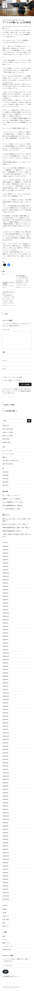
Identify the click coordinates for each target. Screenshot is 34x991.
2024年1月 (5, 649)
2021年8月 (5, 746)
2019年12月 (5, 812)
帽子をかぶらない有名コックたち (11, 519)
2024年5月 (5, 636)
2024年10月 (5, 619)
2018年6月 (5, 872)
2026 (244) (5, 472)
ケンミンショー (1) (7, 454)
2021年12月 (5, 733)
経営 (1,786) (5, 439)
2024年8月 (5, 626)
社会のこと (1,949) (7, 432)
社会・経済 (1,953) (7, 429)
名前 (3, 352)
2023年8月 (5, 666)
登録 (3, 936)
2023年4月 (5, 679)
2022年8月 (5, 706)
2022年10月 (5, 699)
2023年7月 (5, 669)
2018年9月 (5, 862)
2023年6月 (5, 673)
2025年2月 (5, 606)
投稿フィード (6, 943)
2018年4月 (5, 879)
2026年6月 (5, 553)
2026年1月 (5, 569)
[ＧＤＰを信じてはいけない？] (9, 297)
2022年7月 (5, 709)
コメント (5, 329)
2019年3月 (5, 842)
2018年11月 (5, 856)
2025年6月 (5, 593)
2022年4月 (5, 719)
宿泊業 (4, 909)
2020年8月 (5, 786)
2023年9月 (5, 663)
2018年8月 (5, 866)
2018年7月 (5, 869)
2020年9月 (5, 782)
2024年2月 (5, 646)
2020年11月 (5, 776)
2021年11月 (5, 736)
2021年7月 (5, 749)
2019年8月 (5, 826)
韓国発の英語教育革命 (8, 527)
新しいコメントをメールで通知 (13, 377)
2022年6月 (5, 713)
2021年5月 (5, 756)
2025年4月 (5, 599)
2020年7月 (5, 789)
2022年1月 (5, 729)
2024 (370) (5, 478)
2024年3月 (5, 643)
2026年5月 (5, 556)
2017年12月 (5, 892)
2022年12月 (5, 693)
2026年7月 (5, 549)
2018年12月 (5, 852)
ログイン (4, 939)
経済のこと (5, 926)
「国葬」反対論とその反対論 (10, 534)
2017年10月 (5, 899)
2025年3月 (5, 603)
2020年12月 (5, 772)
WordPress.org (6, 949)
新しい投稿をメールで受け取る (13, 380)
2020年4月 (5, 799)
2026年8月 (5, 546)
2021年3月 (5, 762)
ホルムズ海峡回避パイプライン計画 (12, 502)
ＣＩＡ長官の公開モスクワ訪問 (11, 508)
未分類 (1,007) (6, 442)
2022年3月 (5, 723)
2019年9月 (5, 822)
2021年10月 (5, 739)
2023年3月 (5, 683)
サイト (4, 369)
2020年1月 (5, 809)
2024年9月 (5, 623)
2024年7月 (5, 629)
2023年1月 (5, 689)
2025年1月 (5, 609)
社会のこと (5, 916)
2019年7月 (5, 829)
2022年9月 (5, 703)
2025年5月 (5, 596)
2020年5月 (5, 796)
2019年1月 (5, 849)
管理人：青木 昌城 (19, 20)
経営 (3, 922)
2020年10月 (5, 779)
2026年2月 (5, 566)
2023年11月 (5, 656)
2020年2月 (5, 806)
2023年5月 (5, 676)
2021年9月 (5, 743)
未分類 (6, 313)
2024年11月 (5, 616)
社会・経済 (5, 919)
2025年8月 (5, 586)
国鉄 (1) (4, 457)
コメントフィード (7, 946)
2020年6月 (5, 792)
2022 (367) (5, 485)
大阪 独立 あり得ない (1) (10, 460)
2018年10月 (5, 859)
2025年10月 (5, 579)
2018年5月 (5, 876)
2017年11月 (5, 896)
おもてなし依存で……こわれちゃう (16, 10)
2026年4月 (5, 559)
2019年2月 (5, 846)
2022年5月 (5, 716)
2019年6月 (5, 832)
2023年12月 (5, 653)
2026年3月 (5, 563)
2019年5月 (5, 836)
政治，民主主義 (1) (7, 464)
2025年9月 (5, 583)
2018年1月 (5, 889)
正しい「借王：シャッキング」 (11, 495)
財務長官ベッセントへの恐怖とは (11, 498)
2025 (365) (5, 475)
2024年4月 (5, 639)
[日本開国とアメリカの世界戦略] (8, 276)
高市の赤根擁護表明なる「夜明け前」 (13, 505)
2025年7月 (5, 589)
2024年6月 (5, 633)
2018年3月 (5, 882)
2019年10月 (5, 819)
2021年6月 (5, 753)
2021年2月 (5, 766)
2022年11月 (5, 696)
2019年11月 (5, 816)
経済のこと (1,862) (7, 435)
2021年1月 (5, 769)
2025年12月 (5, 573)
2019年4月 (5, 839)
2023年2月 (5, 686)
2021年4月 (5, 759)
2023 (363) (5, 482)
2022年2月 (5, 726)
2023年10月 (5, 659)
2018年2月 (5, 886)
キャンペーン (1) (7, 450)
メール (4, 360)
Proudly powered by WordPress (10, 987)
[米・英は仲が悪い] (23, 280)
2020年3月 (5, 802)
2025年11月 (5, 576)
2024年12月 (5, 613)
